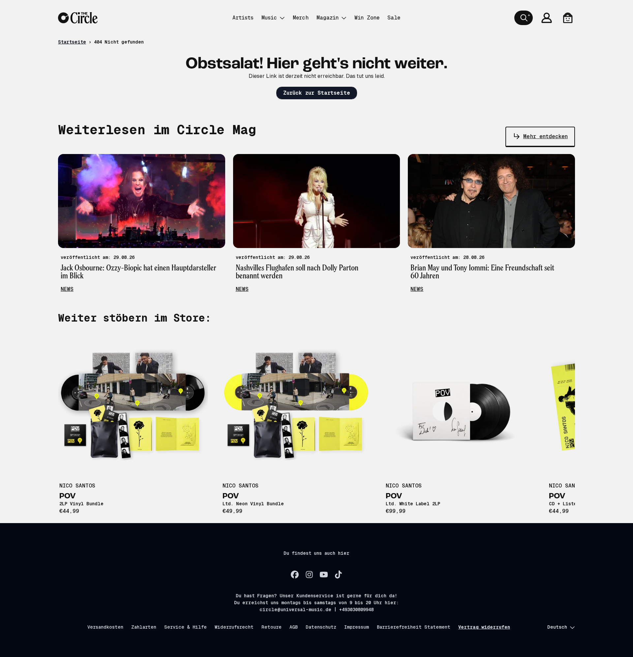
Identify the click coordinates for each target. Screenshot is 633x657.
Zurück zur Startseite (316, 93)
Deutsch (557, 627)
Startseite (72, 42)
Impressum (356, 627)
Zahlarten (143, 627)
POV (67, 496)
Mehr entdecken (545, 136)
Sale (393, 18)
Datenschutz (321, 627)
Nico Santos (77, 486)
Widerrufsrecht (234, 627)
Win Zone (366, 18)
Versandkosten (105, 627)
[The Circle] (78, 17)
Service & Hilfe (185, 627)
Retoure (271, 627)
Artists (243, 18)
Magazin (327, 18)
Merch (301, 18)
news (67, 289)
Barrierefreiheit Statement (413, 627)
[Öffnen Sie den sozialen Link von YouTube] (323, 574)
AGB (293, 627)
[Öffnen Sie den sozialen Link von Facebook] (294, 574)
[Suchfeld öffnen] (523, 18)
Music (269, 18)
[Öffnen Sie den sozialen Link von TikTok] (338, 574)
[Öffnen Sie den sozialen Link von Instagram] (309, 574)
